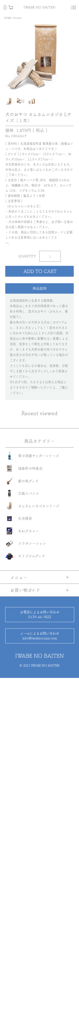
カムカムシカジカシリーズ (38, 506)
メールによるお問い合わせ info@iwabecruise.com (39, 636)
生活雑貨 (25, 518)
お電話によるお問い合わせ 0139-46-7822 (39, 614)
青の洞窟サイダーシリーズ (38, 456)
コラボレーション (32, 543)
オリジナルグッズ (31, 556)
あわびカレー (28, 531)
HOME (7, 18)
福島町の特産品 (30, 468)
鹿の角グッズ (28, 481)
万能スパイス (28, 493)
